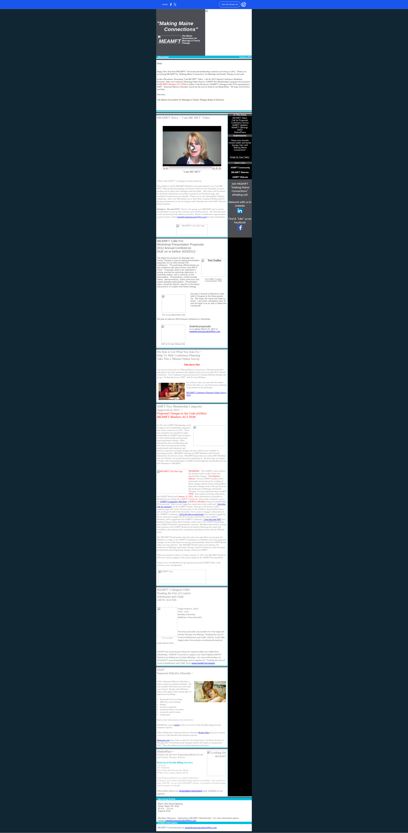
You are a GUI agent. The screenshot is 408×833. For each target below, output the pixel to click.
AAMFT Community (240, 167)
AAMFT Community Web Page (173, 501)
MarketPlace (240, 132)
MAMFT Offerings (240, 127)
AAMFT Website (240, 177)
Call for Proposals (240, 120)
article (177, 725)
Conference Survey (240, 123)
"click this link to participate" (191, 514)
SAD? (240, 130)
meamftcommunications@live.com (201, 827)
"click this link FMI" (212, 519)
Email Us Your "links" (240, 157)
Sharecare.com (163, 740)
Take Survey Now (192, 364)
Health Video (204, 732)
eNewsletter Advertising (191, 791)
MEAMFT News (240, 118)
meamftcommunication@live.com (192, 217)
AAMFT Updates (240, 125)
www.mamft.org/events (203, 663)
